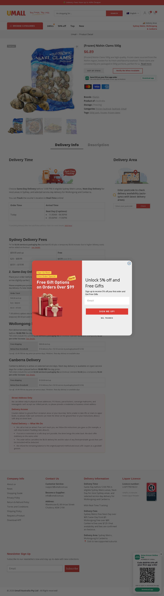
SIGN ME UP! (107, 311)
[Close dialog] (129, 263)
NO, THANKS (107, 318)
